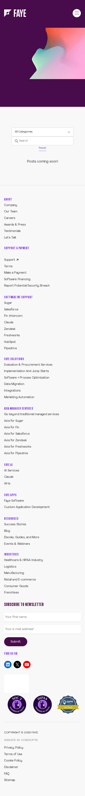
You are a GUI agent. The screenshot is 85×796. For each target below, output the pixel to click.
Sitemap (9, 780)
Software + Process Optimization (26, 378)
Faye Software (14, 501)
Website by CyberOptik (21, 740)
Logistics (10, 567)
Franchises (11, 592)
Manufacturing (14, 573)
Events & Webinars (17, 544)
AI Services (11, 470)
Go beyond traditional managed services (31, 414)
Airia (7, 483)
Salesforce (11, 309)
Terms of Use (13, 754)
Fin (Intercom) (13, 316)
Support (10, 260)
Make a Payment (15, 273)
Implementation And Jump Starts (26, 371)
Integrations (12, 390)
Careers (9, 218)
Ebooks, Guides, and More (21, 537)
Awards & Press (15, 224)
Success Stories (15, 524)
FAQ (6, 774)
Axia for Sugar (13, 421)
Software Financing (17, 279)
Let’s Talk (10, 237)
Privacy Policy (13, 747)
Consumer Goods (16, 586)
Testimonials (12, 231)
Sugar (8, 303)
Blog (7, 531)
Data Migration (14, 384)
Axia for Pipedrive (16, 453)
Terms (8, 266)
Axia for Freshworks (17, 447)
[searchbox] (42, 141)
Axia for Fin (11, 427)
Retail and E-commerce (20, 579)
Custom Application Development (27, 507)
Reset (42, 148)
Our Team (11, 211)
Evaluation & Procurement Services (28, 365)
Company (10, 205)
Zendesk (9, 329)
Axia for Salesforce (17, 434)
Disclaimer (11, 767)
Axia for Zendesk (15, 440)
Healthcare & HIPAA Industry (23, 560)
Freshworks (12, 335)
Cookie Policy (13, 760)
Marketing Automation (19, 397)
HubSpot (10, 342)
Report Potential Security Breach (27, 286)
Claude (8, 322)
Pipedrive (10, 348)
